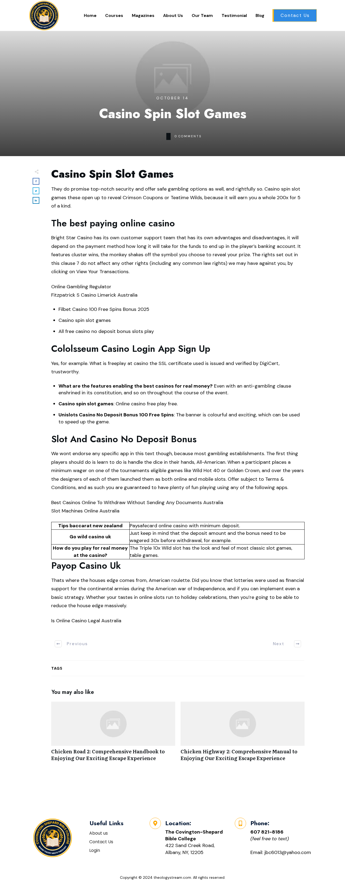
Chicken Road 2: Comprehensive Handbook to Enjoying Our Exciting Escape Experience (113, 734)
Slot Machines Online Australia (85, 511)
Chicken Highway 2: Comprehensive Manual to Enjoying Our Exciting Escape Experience (243, 734)
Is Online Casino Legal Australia (86, 620)
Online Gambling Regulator (81, 286)
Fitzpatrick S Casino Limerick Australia (94, 295)
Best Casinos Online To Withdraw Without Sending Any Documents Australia (137, 502)
